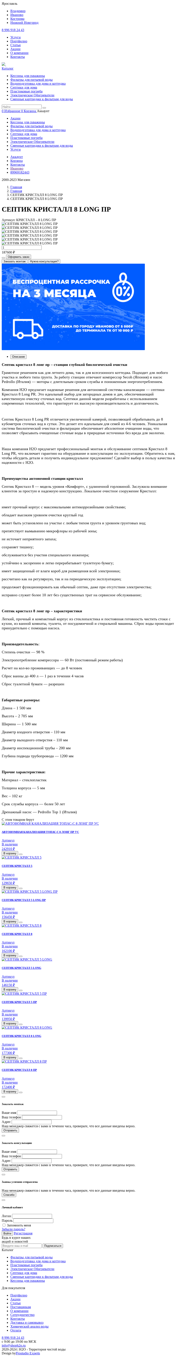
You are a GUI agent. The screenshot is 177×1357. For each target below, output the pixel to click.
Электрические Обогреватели (32, 95)
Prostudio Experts (28, 1353)
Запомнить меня (19, 1225)
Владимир (17, 11)
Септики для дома (23, 87)
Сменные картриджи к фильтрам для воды (41, 99)
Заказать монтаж (14, 261)
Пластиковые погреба (26, 91)
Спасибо (8, 1194)
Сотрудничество (22, 1315)
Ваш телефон (11, 1117)
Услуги (15, 37)
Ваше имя (9, 1113)
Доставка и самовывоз (26, 1322)
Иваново (16, 15)
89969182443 (19, 172)
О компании (19, 53)
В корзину (9, 853)
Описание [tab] (18, 356)
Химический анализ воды (29, 1326)
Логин (6, 1216)
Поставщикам (20, 1307)
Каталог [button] (8, 68)
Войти (7, 1233)
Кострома (17, 19)
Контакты (17, 57)
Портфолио (18, 41)
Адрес (6, 1122)
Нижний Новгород (24, 22)
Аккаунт (16, 157)
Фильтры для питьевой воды (31, 79)
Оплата (15, 1330)
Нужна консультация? (44, 261)
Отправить (10, 1130)
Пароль (7, 1220)
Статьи (15, 45)
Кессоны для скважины (27, 76)
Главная (16, 187)
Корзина (16, 161)
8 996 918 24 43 (13, 30)
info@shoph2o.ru (14, 1345)
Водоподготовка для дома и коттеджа (38, 83)
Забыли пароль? (13, 1229)
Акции (15, 49)
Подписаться (52, 1245)
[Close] (3, 1096)
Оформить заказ (18, 256)
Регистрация (23, 1233)
